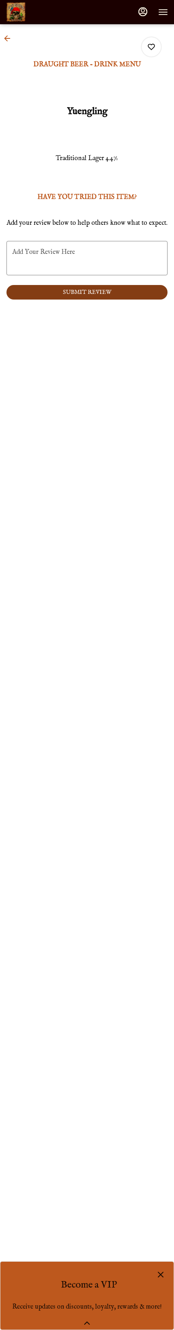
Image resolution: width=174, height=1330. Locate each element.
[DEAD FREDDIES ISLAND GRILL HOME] (42, 12)
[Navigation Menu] (163, 12)
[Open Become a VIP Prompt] (87, 1323)
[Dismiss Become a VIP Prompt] (160, 1274)
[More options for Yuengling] (151, 47)
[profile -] (143, 12)
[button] (9, 38)
